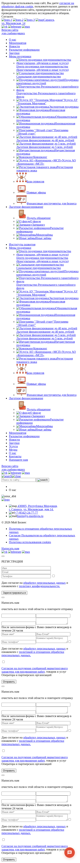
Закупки (14, 53)
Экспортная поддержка (64, 106)
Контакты (15, 456)
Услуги (13, 446)
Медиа (13, 449)
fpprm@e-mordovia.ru (30, 516)
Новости (14, 46)
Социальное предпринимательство (38, 76)
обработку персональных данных (44, 582)
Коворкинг (40, 157)
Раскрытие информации (24, 49)
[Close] (2, 556)
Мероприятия (17, 43)
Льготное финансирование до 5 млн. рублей (44, 147)
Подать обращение (39, 218)
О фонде (35, 221)
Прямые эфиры (36, 192)
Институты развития (22, 244)
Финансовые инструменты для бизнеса (51, 203)
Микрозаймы (44, 234)
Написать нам (10, 548)
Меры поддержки (20, 56)
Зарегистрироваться (14, 592)
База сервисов (35, 181)
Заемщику (38, 224)
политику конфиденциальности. (39, 586)
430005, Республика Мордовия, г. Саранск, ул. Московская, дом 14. (33, 507)
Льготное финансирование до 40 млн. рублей (45, 140)
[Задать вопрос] (69, 852)
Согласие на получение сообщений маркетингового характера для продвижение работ (34, 670)
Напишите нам (18, 459)
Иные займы (43, 238)
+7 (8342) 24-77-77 (26, 512)
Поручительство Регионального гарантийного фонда (46, 95)
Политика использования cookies (30, 542)
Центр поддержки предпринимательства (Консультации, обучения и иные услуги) (42, 68)
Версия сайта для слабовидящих (13, 31)
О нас (12, 39)
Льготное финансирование (26, 206)
